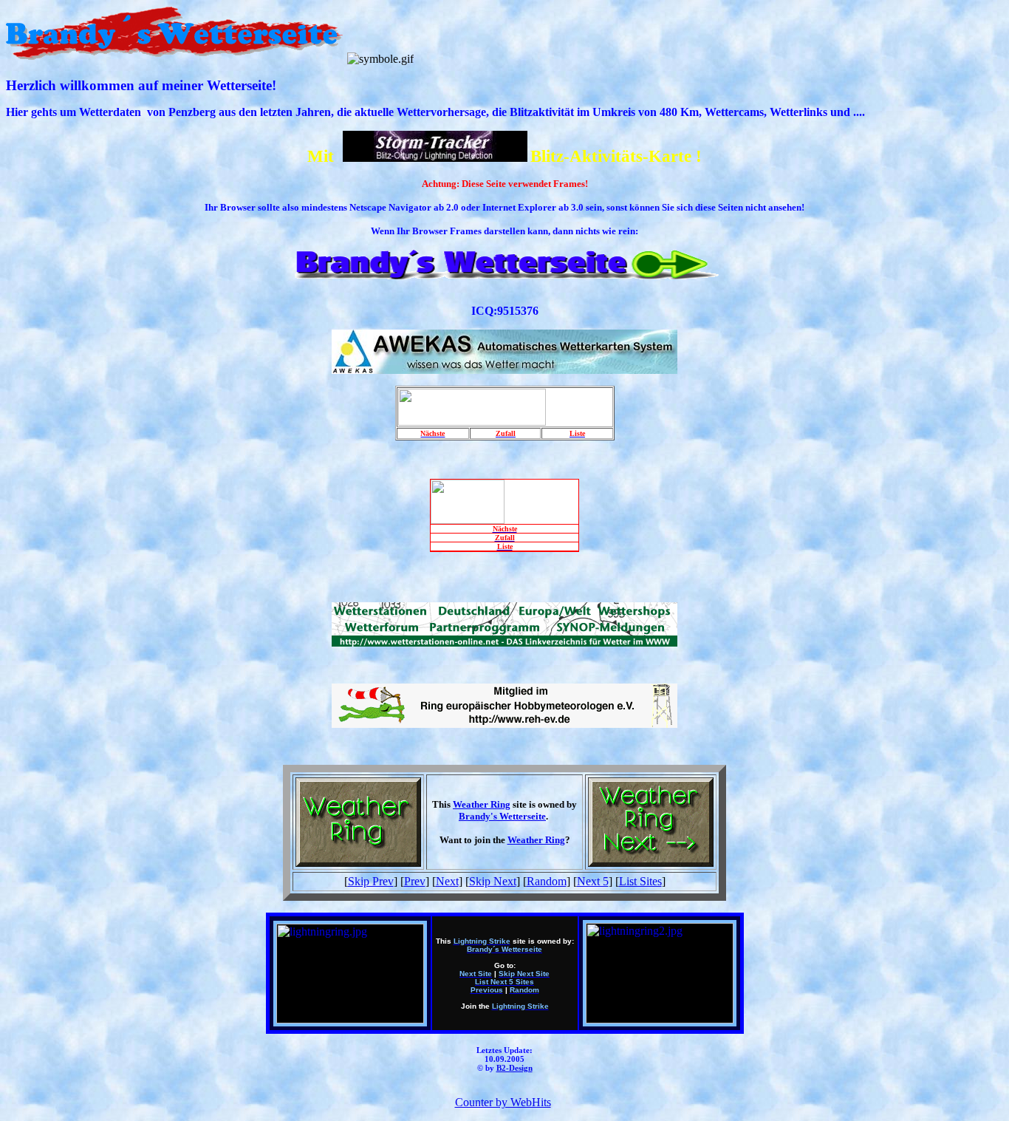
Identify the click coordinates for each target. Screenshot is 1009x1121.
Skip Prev (371, 881)
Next (447, 881)
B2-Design (514, 1067)
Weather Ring (481, 804)
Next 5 (593, 881)
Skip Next (492, 881)
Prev (414, 881)
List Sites (640, 881)
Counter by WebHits (503, 1102)
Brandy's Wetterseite (502, 816)
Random (547, 881)
